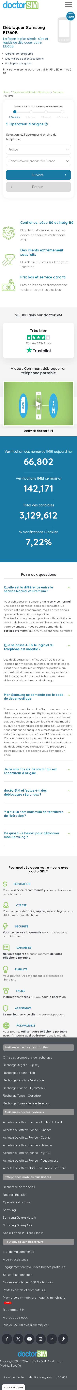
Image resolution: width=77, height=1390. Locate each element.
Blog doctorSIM (13, 1310)
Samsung (58, 92)
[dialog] (13, 1387)
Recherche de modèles (19, 1187)
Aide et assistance (15, 1259)
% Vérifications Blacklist (38, 532)
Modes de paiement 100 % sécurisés (28, 1282)
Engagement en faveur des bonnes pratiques (34, 1267)
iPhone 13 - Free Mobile (23, 1233)
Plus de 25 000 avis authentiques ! (26, 1325)
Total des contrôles (38, 505)
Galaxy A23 (17, 1225)
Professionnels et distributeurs (24, 1290)
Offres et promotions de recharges (27, 1057)
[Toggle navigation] (68, 5)
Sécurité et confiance (17, 1275)
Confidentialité (14, 1377)
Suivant (37, 175)
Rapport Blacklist (14, 1195)
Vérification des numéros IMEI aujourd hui (38, 451)
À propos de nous (15, 1317)
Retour (37, 186)
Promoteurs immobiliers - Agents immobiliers (34, 1300)
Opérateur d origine (16, 1202)
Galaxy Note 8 (19, 1217)
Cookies (61, 1377)
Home (6, 92)
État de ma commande (18, 1252)
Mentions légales (40, 1377)
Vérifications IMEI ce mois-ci (38, 478)
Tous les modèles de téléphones (31, 92)
